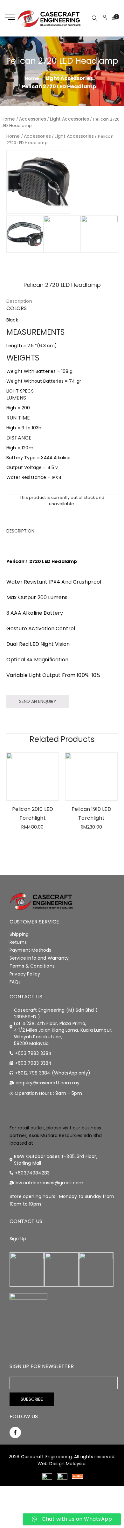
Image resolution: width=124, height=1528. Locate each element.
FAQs (15, 982)
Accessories (32, 119)
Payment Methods (30, 950)
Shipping (19, 934)
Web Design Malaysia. (62, 1463)
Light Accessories (69, 78)
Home (8, 119)
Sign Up (18, 1238)
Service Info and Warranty (39, 958)
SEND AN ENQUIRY (37, 701)
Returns (18, 942)
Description (19, 301)
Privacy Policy (25, 974)
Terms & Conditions (32, 966)
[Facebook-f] (15, 1432)
